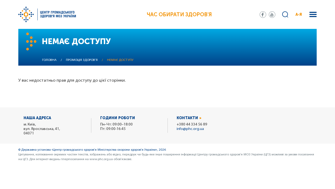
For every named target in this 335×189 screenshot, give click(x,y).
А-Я (298, 14)
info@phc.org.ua (190, 129)
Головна (49, 60)
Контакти (187, 118)
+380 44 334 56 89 (192, 125)
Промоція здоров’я (82, 60)
